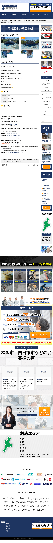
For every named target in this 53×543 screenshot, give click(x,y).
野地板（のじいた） (10, 504)
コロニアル (40, 510)
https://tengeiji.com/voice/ (13, 135)
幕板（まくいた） (16, 505)
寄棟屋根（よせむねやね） (15, 508)
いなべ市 (22, 454)
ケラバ (48, 506)
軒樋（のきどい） (37, 509)
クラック (15, 497)
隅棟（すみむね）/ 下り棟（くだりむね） (12, 509)
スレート (35, 510)
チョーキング (22, 497)
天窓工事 (44, 114)
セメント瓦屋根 (23, 501)
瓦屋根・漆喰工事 (46, 101)
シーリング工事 (47, 18)
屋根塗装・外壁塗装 (47, 90)
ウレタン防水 (24, 500)
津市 (48, 454)
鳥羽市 (22, 445)
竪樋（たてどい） (46, 509)
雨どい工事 (39, 18)
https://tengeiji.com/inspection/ (18, 144)
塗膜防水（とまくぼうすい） (41, 500)
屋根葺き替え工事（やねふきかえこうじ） (21, 502)
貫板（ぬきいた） (41, 506)
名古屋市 (23, 448)
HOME (4, 14)
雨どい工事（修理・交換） (46, 93)
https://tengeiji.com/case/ (13, 133)
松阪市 (43, 454)
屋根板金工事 (45, 104)
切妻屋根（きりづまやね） (28, 508)
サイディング (46, 497)
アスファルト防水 (16, 500)
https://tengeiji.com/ (6, 120)
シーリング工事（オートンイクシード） (46, 110)
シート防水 (31, 500)
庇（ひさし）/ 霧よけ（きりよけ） (31, 504)
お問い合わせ (47, 14)
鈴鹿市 (38, 456)
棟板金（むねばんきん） (14, 506)
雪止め (32, 502)
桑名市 (28, 454)
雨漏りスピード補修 (6, 18)
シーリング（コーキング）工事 (37, 498)
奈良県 (22, 439)
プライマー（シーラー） (37, 497)
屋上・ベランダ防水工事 (46, 98)
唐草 (11, 497)
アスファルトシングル (26, 510)
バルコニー (48, 498)
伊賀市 (33, 456)
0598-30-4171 (13, 124)
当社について (35, 14)
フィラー (28, 497)
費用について (14, 14)
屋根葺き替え (25, 18)
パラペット (12, 510)
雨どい (5, 506)
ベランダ (8, 500)
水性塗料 (27, 498)
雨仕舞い (6, 497)
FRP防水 (18, 510)
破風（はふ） (33, 506)
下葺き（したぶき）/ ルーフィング (43, 502)
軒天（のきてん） (24, 506)
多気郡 (28, 456)
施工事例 (24, 14)
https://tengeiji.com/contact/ (15, 152)
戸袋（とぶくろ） (44, 504)
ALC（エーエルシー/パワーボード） (10, 498)
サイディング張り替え (47, 107)
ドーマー (25, 509)
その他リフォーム (46, 117)
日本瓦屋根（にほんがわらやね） (35, 501)
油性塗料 (22, 498)
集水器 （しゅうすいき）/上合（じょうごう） (40, 505)
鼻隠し (30, 509)
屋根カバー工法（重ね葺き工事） (46, 84)
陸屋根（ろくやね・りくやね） (11, 501)
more (47, 167)
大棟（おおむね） (40, 508)
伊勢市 (38, 454)
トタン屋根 (46, 501)
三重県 (22, 451)
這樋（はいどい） (25, 505)
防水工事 (32, 18)
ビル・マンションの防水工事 (46, 120)
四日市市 (22, 456)
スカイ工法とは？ (46, 80)
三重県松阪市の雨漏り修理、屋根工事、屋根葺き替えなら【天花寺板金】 (22, 538)
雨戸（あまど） (7, 505)
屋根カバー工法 (16, 18)
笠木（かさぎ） (19, 504)
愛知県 (22, 442)
